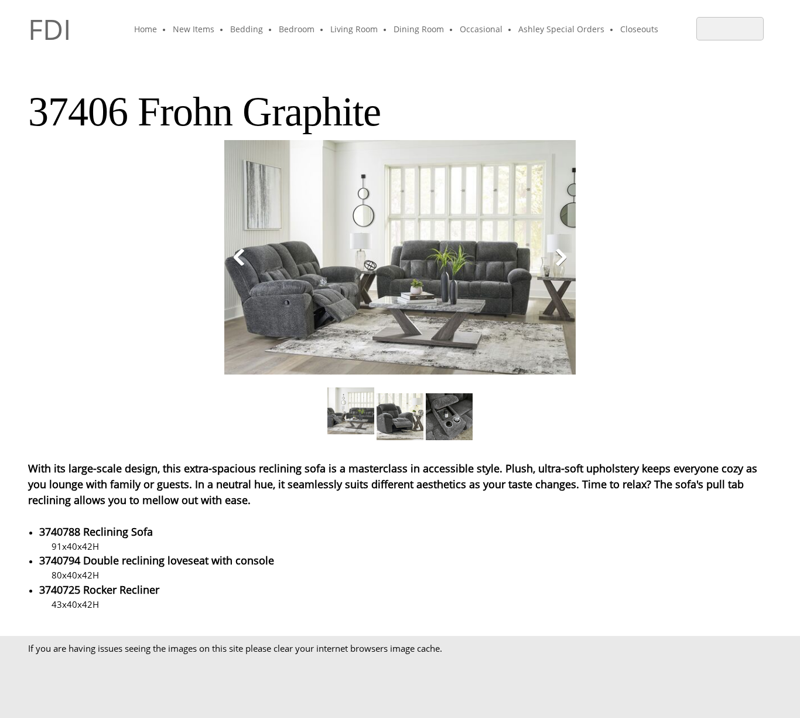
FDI (49, 29)
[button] (400, 260)
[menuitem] (146, 30)
